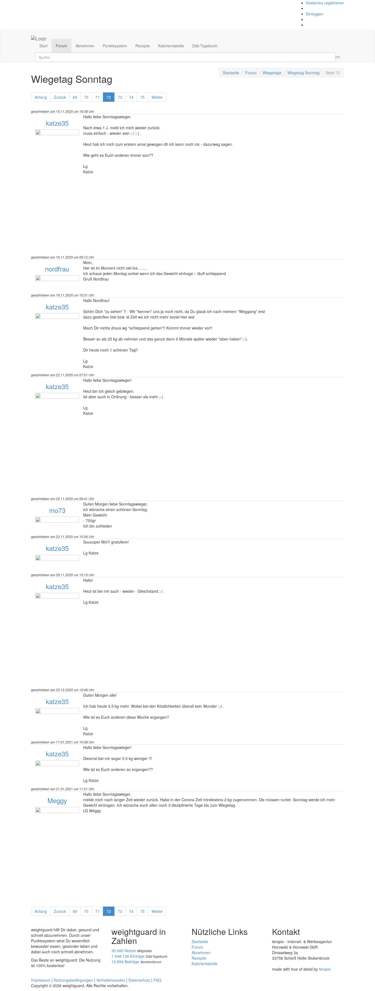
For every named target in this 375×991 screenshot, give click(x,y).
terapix (325, 969)
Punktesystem (115, 45)
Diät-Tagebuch (204, 45)
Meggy (57, 800)
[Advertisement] (187, 215)
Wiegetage (272, 72)
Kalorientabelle (171, 45)
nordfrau (57, 268)
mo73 (57, 510)
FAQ (157, 980)
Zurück (60, 97)
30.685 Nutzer (123, 950)
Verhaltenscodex (110, 980)
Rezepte (142, 45)
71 (97, 97)
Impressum (41, 980)
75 (142, 97)
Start (43, 45)
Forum (61, 45)
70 (86, 97)
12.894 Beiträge (125, 961)
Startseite (231, 72)
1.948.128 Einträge (128, 956)
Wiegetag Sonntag (303, 72)
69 (75, 97)
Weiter (157, 97)
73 (120, 97)
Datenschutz (139, 980)
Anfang (41, 97)
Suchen (337, 57)
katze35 (57, 123)
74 (131, 97)
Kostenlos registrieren (325, 3)
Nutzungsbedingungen (73, 980)
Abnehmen (84, 45)
